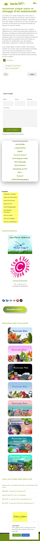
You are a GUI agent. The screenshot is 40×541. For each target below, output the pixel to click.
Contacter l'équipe (10, 194)
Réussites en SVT (20, 169)
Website (29, 99)
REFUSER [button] (25, 535)
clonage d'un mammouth (12, 65)
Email (16, 99)
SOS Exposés (20, 162)
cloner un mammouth (11, 68)
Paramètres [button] (15, 525)
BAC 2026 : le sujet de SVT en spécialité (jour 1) (17, 499)
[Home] (14, 5)
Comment (6, 108)
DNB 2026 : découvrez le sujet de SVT (14, 491)
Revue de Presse (9, 200)
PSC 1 (20, 172)
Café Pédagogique (20, 179)
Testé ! (20, 151)
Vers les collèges (9, 218)
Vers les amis (8, 215)
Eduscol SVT (8, 203)
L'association (20, 148)
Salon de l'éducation (10, 197)
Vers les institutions (10, 221)
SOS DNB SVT (20, 165)
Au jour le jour (20, 155)
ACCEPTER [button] (16, 535)
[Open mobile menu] (35, 3)
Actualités (20, 144)
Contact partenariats (20, 281)
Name (5, 99)
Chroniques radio (20, 158)
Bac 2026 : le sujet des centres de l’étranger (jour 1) (18, 503)
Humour (20, 176)
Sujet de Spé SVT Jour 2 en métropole (14, 495)
